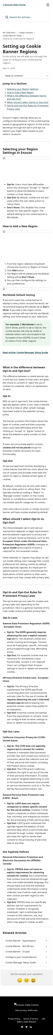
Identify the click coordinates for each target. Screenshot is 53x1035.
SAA (43, 1018)
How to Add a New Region (20, 92)
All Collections (9, 32)
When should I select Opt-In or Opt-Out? (27, 102)
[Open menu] (47, 4)
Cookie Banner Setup (12, 35)
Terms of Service (30, 1018)
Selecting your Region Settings (22, 89)
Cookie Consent (26, 32)
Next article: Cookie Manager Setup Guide (25, 352)
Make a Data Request (26, 1021)
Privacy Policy (14, 1018)
